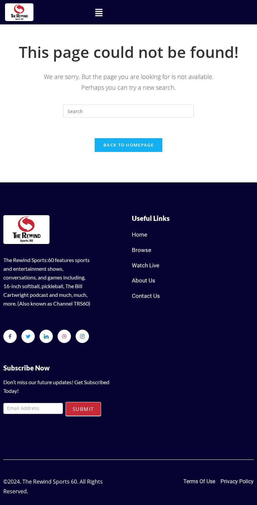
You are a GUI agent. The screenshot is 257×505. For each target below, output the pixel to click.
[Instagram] (82, 336)
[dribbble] (64, 336)
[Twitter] (28, 336)
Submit (83, 409)
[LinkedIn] (46, 336)
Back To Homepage (128, 145)
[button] (98, 12)
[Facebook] (10, 336)
